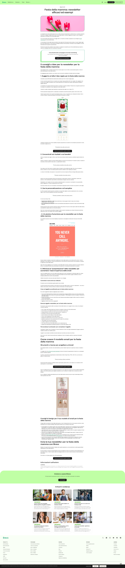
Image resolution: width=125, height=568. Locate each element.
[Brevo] (4, 2)
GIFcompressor (59, 435)
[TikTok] (120, 537)
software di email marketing (53, 351)
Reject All (95, 566)
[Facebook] (117, 537)
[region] (62, 566)
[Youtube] (113, 537)
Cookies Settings (88, 566)
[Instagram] (110, 537)
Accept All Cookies (103, 566)
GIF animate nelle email (51, 434)
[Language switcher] (102, 2)
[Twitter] (103, 537)
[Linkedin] (106, 537)
